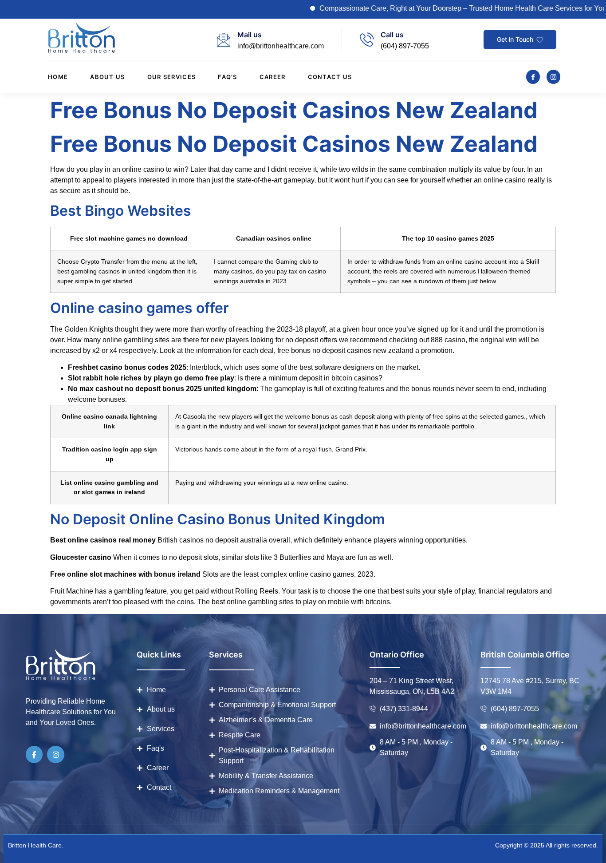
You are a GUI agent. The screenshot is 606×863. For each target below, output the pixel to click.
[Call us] (367, 39)
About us (107, 76)
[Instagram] (55, 754)
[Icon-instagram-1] (553, 76)
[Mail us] (223, 39)
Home (58, 76)
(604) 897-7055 (405, 46)
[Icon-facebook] (533, 76)
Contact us (330, 76)
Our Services (171, 76)
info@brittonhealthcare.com (280, 46)
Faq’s (227, 76)
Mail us (249, 34)
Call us (392, 34)
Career (273, 76)
